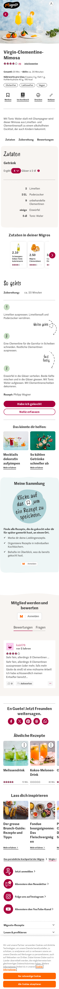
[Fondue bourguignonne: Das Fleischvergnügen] (42, 825)
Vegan (42, 85)
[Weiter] (52, 255)
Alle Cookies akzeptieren (29, 984)
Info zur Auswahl (39, 171)
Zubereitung (26, 139)
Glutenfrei (11, 85)
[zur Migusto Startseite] (12, 3)
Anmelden (32, 564)
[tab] (29, 925)
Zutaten (10, 139)
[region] (29, 962)
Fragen (40, 627)
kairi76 (20, 645)
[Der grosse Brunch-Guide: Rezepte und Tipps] (15, 825)
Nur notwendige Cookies (29, 976)
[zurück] (5, 14)
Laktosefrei (27, 85)
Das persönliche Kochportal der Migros (24, 859)
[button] (10, 647)
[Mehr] (50, 683)
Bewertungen (45, 139)
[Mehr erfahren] (15, 460)
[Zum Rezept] (15, 763)
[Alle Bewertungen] (11, 63)
